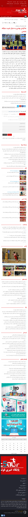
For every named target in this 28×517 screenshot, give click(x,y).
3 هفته (23, 233)
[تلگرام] (22, 5)
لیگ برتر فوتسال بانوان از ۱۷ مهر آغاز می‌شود (18, 379)
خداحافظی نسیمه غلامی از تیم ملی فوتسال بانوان (18, 375)
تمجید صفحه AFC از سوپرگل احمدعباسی (12, 176)
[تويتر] (18, 106)
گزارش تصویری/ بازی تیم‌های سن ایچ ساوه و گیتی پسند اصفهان (15, 328)
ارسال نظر (9, 134)
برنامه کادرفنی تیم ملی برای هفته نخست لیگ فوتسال (17, 346)
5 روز (24, 230)
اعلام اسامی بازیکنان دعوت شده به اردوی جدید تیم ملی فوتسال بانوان (15, 373)
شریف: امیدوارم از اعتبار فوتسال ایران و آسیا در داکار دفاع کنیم (16, 377)
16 (24, 447)
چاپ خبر (11, 23)
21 (6, 447)
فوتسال (14, 111)
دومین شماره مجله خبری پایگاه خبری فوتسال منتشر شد (10, 217)
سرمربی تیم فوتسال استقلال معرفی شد (19, 94)
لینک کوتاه (16, 107)
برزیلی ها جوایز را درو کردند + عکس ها (19, 301)
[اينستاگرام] (23, 5)
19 (13, 447)
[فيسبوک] (23, 106)
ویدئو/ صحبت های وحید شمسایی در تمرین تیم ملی (11, 186)
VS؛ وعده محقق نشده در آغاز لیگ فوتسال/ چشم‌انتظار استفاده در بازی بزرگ (13, 96)
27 (10, 449)
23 (24, 449)
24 (21, 449)
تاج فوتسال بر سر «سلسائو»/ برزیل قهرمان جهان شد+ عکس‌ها (16, 303)
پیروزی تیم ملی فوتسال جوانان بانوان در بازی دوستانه (17, 368)
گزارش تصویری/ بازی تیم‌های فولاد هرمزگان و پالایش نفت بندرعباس (14, 264)
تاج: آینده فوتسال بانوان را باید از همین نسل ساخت (17, 370)
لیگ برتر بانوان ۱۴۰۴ (23, 3)
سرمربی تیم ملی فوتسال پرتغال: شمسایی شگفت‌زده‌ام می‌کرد (16, 166)
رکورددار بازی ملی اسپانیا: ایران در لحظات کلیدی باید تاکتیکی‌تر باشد (15, 348)
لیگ (25, 21)
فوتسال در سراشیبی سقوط (21, 298)
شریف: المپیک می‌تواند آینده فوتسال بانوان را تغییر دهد (16, 159)
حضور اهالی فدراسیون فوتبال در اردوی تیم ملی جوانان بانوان (16, 372)
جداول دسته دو (16, 3)
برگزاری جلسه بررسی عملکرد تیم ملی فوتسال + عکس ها (16, 289)
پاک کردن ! (5, 134)
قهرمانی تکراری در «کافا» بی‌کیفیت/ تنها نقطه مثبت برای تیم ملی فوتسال (14, 240)
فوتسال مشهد (11, 111)
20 (10, 447)
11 (17, 445)
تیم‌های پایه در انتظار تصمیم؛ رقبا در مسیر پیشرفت (17, 235)
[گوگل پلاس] (20, 106)
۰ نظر (16, 23)
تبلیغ (17, 1)
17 (21, 447)
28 (6, 449)
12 (13, 445)
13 (10, 445)
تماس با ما (21, 1)
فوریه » (12, 453)
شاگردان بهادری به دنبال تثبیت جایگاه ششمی (14, 30)
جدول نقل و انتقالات (10, 3)
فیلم (26, 168)
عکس (25, 246)
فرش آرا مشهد (18, 111)
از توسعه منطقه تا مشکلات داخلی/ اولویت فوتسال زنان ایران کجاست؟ (14, 237)
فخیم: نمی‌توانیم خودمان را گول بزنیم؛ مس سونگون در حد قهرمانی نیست (14, 157)
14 (6, 445)
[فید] (25, 5)
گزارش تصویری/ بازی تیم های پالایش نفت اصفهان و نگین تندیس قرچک (14, 336)
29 (2, 449)
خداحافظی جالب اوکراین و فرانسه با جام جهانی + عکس (16, 300)
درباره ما (25, 1)
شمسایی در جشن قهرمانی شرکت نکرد (13, 172)
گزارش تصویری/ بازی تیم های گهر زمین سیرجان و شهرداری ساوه (15, 327)
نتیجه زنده (14, 1)
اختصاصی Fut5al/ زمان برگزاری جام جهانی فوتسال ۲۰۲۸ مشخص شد (15, 293)
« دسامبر (15, 453)
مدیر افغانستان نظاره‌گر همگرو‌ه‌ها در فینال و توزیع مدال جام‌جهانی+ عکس (14, 291)
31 (21, 451)
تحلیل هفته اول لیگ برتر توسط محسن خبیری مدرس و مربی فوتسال (14, 101)
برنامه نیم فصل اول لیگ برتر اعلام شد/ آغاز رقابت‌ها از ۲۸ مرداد (16, 355)
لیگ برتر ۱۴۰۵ (9, 1)
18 (17, 447)
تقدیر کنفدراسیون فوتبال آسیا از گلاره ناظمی (19, 161)
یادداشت (25, 225)
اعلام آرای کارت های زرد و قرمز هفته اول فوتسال (18, 103)
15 (2, 445)
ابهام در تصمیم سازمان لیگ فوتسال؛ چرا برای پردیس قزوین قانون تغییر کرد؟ (14, 232)
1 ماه (8, 235)
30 (24, 451)
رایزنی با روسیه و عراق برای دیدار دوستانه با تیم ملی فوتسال (16, 350)
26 (13, 449)
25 (17, 449)
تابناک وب (16, 511)
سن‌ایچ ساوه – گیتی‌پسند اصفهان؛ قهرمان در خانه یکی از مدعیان (15, 341)
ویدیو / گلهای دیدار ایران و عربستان (13, 183)
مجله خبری (24, 199)
